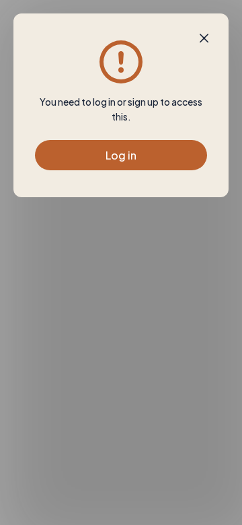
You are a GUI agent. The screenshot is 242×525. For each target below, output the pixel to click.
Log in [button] (121, 155)
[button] (204, 38)
